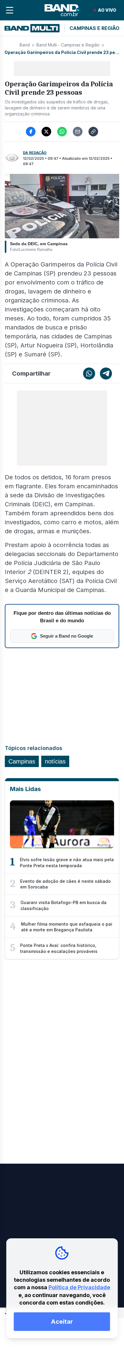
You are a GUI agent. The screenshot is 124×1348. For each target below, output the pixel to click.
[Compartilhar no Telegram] (106, 373)
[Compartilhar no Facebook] (31, 131)
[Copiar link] (93, 131)
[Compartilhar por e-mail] (77, 131)
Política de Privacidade (79, 1287)
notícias (55, 761)
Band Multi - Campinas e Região (68, 44)
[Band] (62, 10)
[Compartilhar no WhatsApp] (62, 131)
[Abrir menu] (9, 10)
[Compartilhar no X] (46, 131)
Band (25, 44)
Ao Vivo (107, 10)
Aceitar (62, 1321)
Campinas (21, 761)
